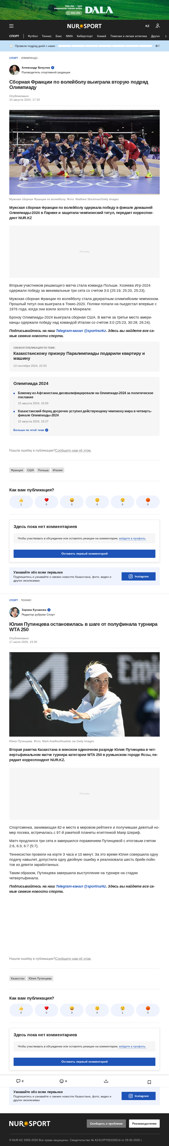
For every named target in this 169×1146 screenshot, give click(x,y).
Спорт (14, 36)
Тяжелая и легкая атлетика (128, 36)
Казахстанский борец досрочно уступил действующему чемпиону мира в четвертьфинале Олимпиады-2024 (85, 413)
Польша (43, 470)
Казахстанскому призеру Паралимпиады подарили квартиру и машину (79, 356)
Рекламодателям (144, 1123)
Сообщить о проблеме (106, 1123)
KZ (147, 26)
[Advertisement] (84, 251)
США (30, 470)
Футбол (33, 36)
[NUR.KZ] (84, 26)
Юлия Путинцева (40, 978)
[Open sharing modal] (106, 1081)
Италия (58, 470)
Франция (17, 470)
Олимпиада (29, 58)
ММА (69, 36)
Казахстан (18, 978)
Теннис (47, 36)
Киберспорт (85, 36)
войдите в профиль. (132, 538)
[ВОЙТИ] (158, 26)
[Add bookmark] (149, 1082)
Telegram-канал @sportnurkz (81, 331)
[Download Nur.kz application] (84, 10)
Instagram (142, 576)
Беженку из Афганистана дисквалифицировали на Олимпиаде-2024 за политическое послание (85, 395)
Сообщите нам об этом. (73, 450)
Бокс (59, 36)
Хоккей (101, 36)
